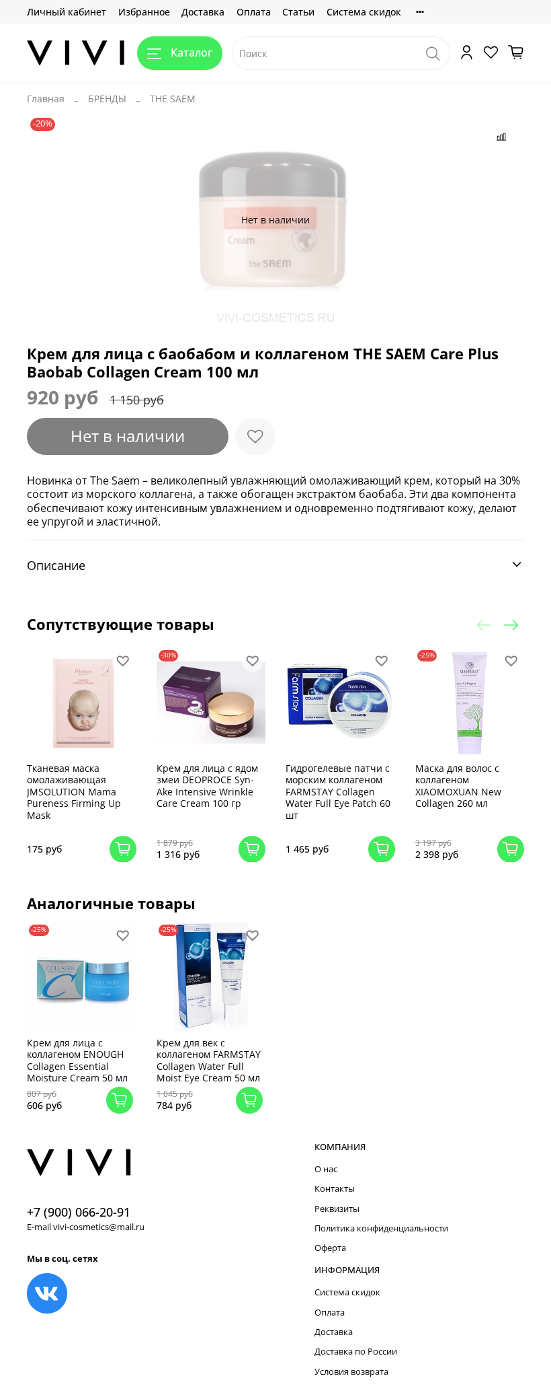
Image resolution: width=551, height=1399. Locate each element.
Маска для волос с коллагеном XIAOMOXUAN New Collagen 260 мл (458, 785)
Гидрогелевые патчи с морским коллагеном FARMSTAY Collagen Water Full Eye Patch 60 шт (338, 791)
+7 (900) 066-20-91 (78, 1212)
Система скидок (364, 11)
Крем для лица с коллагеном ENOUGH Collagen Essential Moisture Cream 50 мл (77, 1060)
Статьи (298, 11)
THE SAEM (173, 98)
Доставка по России (355, 1351)
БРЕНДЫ (107, 98)
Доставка (202, 11)
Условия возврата (351, 1371)
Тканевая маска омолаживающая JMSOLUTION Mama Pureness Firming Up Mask (74, 791)
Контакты (334, 1188)
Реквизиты (336, 1209)
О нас (325, 1169)
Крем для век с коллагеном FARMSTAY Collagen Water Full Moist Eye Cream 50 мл (209, 1060)
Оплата (254, 11)
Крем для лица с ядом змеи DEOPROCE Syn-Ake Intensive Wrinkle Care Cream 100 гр (207, 785)
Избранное (144, 11)
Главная (46, 98)
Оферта (330, 1248)
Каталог (191, 52)
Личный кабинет (66, 11)
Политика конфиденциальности (381, 1228)
